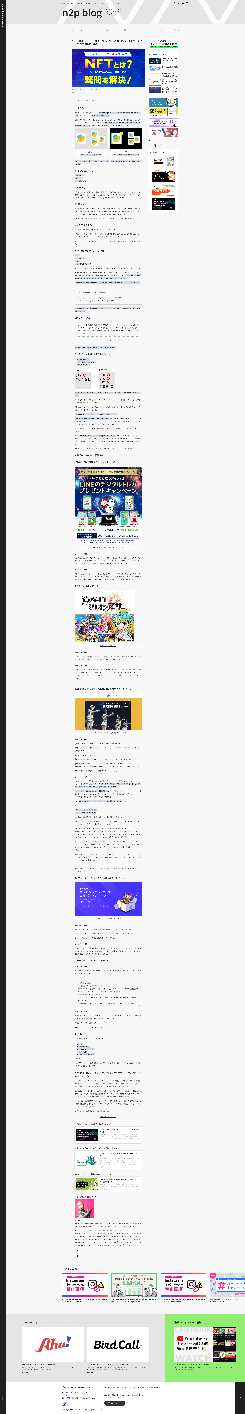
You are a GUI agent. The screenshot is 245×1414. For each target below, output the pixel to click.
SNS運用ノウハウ (126, 30)
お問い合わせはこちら (108, 1117)
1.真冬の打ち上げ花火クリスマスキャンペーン (108, 547)
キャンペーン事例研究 (102, 30)
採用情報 (141, 1387)
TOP (63, 3)
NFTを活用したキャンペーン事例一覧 (97, 1023)
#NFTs (125, 997)
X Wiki (145, 30)
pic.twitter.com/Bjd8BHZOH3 (111, 298)
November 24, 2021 (127, 1003)
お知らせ (176, 30)
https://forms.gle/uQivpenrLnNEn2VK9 (119, 766)
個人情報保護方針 (153, 1387)
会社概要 (87, 3)
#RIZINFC (119, 997)
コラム (162, 30)
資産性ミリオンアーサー (108, 646)
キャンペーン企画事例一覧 (93, 1027)
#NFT (74, 92)
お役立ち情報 (104, 3)
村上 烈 (77, 1221)
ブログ (95, 3)
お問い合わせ (115, 3)
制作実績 (79, 3)
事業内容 (71, 3)
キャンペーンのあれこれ (79, 30)
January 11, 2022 (108, 301)
